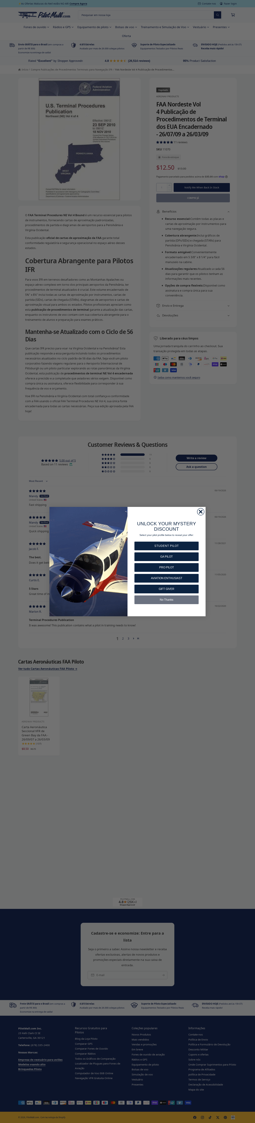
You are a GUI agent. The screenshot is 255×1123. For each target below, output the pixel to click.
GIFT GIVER (166, 588)
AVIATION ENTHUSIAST (166, 578)
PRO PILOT (166, 567)
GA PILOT (166, 556)
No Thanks (166, 599)
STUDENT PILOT (166, 545)
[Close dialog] (200, 511)
